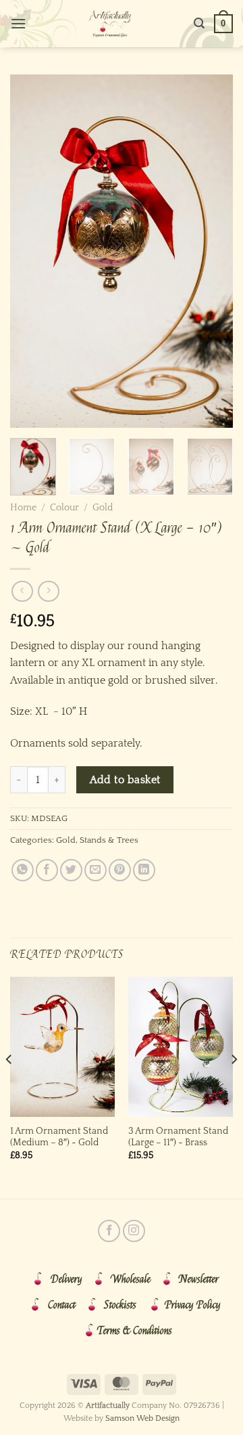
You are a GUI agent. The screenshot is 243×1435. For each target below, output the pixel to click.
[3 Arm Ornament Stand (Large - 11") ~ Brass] (180, 1047)
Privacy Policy (193, 1305)
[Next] (211, 251)
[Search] (199, 23)
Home (23, 507)
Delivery (66, 1279)
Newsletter (199, 1279)
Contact (62, 1305)
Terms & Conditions (134, 1331)
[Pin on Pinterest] (120, 870)
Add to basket (125, 780)
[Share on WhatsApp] (22, 870)
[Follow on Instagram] (134, 1231)
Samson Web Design (142, 1418)
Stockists (120, 1305)
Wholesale (131, 1279)
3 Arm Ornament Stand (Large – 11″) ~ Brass (178, 1137)
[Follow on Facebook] (109, 1231)
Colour (64, 507)
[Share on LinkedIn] (144, 870)
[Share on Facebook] (47, 870)
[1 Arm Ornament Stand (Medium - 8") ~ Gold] (62, 1047)
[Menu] (18, 23)
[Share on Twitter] (71, 870)
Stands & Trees (109, 840)
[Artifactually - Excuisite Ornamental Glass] (110, 23)
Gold (102, 507)
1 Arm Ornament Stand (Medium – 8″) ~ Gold (59, 1137)
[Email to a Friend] (95, 870)
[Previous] (32, 251)
